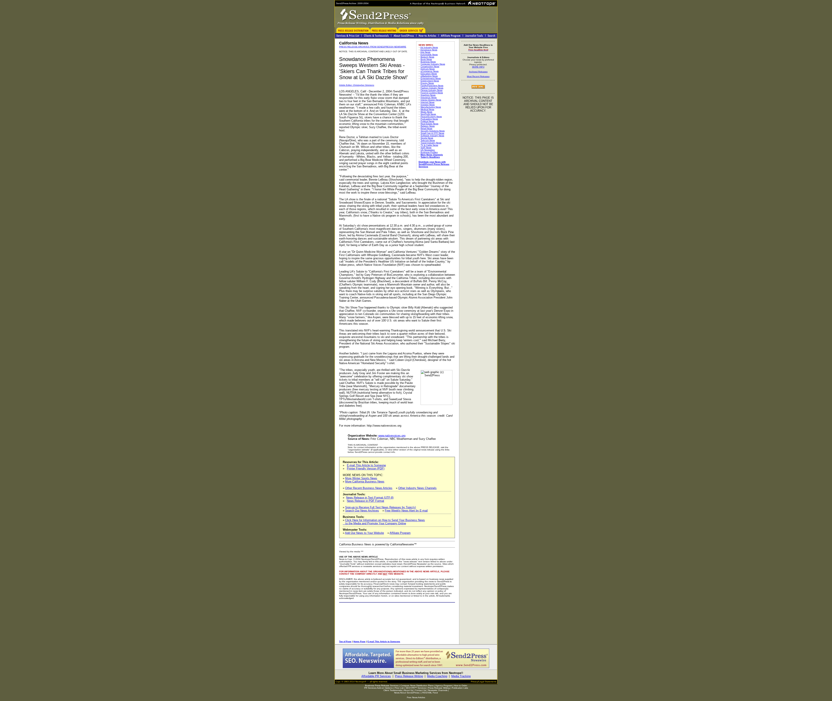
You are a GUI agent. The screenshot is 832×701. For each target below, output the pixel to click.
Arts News (425, 52)
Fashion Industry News (432, 88)
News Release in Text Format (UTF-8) (369, 497)
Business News (428, 61)
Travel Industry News (431, 143)
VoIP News (426, 147)
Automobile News (429, 54)
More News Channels (432, 154)
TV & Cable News (429, 145)
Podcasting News (429, 119)
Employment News (430, 81)
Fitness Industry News (431, 90)
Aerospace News (428, 50)
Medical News (427, 109)
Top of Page (345, 641)
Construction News (430, 66)
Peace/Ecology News (431, 116)
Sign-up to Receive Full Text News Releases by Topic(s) (380, 507)
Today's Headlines (430, 157)
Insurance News (429, 97)
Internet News (427, 102)
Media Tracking (461, 676)
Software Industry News (432, 135)
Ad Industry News (429, 47)
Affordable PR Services (376, 676)
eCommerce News (430, 71)
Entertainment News (431, 78)
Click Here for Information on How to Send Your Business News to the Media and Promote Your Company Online (384, 521)
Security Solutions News (433, 131)
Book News (426, 59)
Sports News (427, 138)
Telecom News (428, 140)
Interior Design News (431, 100)
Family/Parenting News (432, 85)
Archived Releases (478, 71)
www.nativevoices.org (391, 435)
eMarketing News (429, 76)
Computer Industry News (433, 64)
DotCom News (428, 69)
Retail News (426, 128)
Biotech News (427, 57)
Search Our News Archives (362, 510)
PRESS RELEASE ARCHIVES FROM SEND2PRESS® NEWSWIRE (372, 47)
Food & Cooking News (432, 92)
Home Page (359, 641)
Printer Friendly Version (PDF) (365, 468)
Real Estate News (429, 123)
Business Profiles (429, 152)
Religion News (428, 126)
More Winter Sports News (361, 478)
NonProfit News (428, 114)
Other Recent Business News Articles (368, 488)
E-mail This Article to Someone (366, 465)
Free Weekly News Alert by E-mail (406, 510)
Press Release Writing (409, 676)
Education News (429, 73)
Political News (427, 121)
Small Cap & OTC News (432, 133)
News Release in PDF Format (365, 500)
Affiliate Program (400, 533)
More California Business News (364, 481)
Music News (426, 112)
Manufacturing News (431, 107)
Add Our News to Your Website (364, 533)
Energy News (427, 83)
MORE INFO (478, 67)
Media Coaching (437, 676)
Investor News (428, 104)
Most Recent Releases (478, 76)
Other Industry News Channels (417, 488)
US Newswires (428, 150)
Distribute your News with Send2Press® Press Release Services (434, 164)
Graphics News (428, 95)
